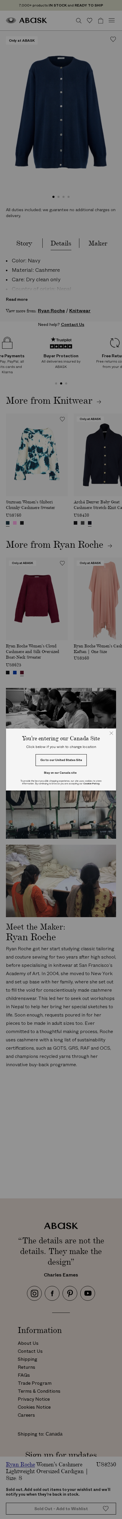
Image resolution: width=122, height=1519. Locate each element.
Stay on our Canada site (60, 773)
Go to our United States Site (61, 760)
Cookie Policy (91, 783)
